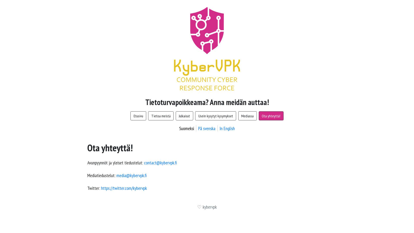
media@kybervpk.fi (131, 175)
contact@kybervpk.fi (160, 163)
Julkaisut (184, 115)
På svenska (206, 128)
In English (227, 128)
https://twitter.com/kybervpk (124, 188)
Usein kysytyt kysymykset (215, 115)
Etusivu (138, 115)
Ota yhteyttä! (271, 115)
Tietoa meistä (161, 115)
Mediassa (247, 115)
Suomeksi (186, 128)
